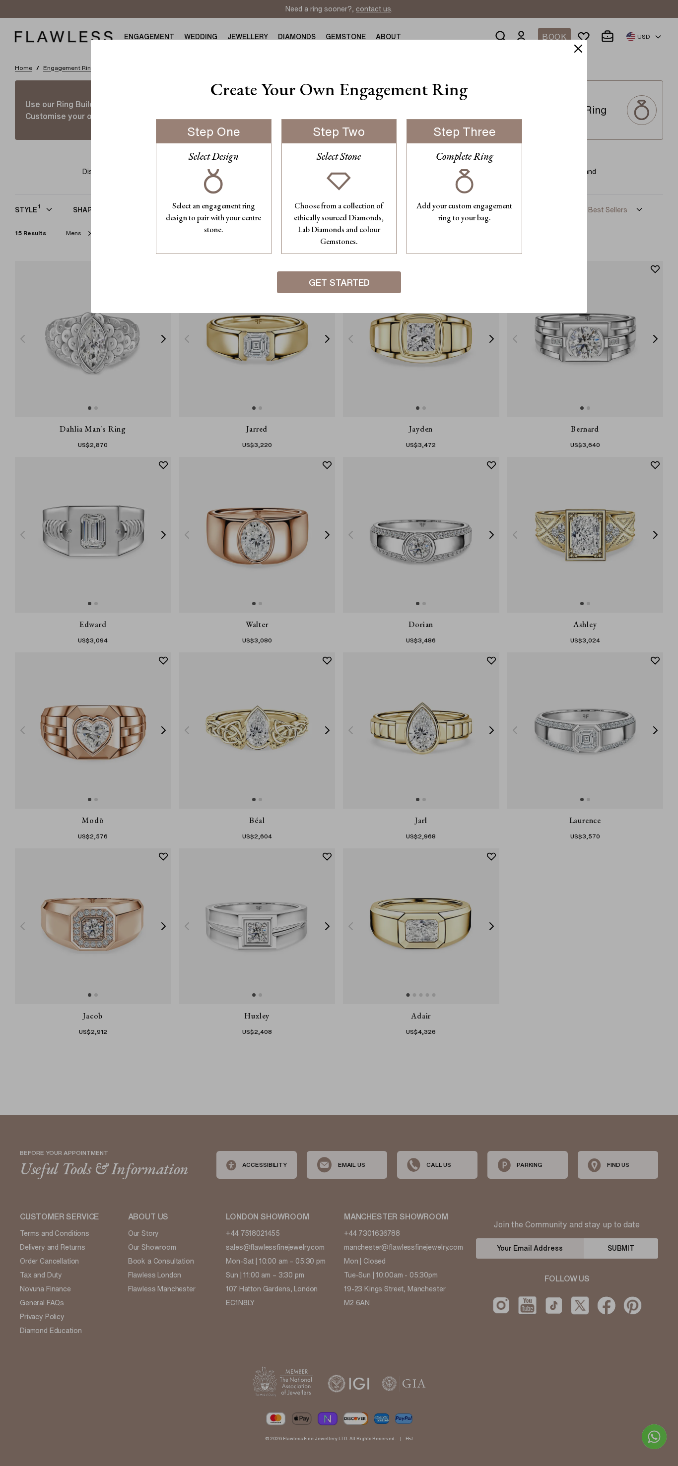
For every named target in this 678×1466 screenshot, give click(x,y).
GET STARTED (339, 282)
